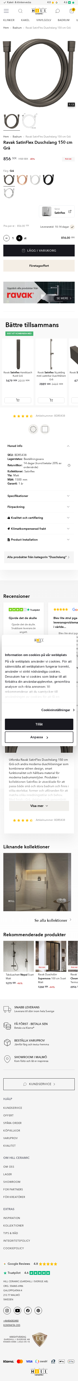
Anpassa (36, 737)
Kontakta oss (11, 1325)
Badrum (17, 28)
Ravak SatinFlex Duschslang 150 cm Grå (48, 28)
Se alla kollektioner (51, 920)
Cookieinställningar (55, 710)
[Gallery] (39, 71)
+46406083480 (11, 1321)
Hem (6, 28)
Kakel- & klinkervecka (19, 2)
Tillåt (39, 724)
